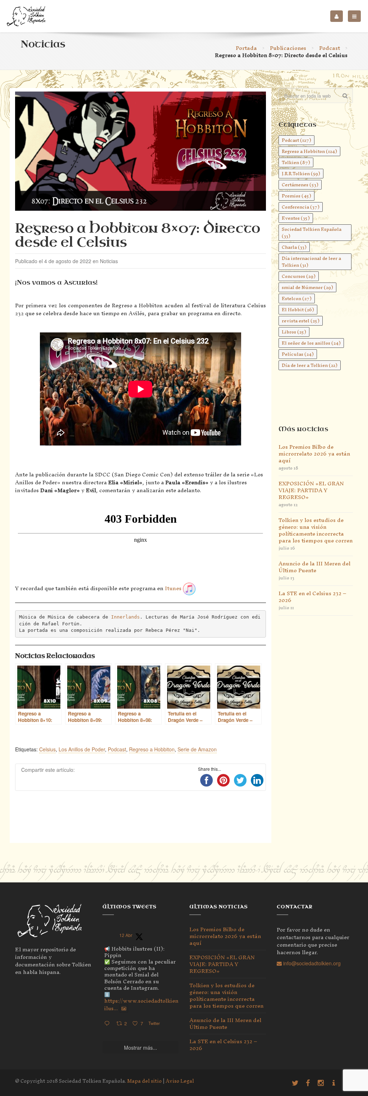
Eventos (296, 218)
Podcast (329, 48)
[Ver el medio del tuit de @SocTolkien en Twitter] (124, 1008)
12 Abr (125, 935)
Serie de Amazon (197, 749)
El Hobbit (298, 309)
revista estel (300, 321)
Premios (296, 196)
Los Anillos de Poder (82, 749)
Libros (294, 332)
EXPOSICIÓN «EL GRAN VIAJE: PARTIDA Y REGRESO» (311, 490)
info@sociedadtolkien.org (311, 963)
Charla (294, 247)
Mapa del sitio (144, 1081)
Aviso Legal (180, 1081)
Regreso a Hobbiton (152, 749)
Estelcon (297, 298)
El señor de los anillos (311, 343)
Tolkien (296, 162)
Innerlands (125, 617)
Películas (298, 354)
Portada (246, 48)
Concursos (299, 276)
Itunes (173, 588)
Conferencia (300, 207)
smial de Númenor (307, 287)
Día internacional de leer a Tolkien (311, 261)
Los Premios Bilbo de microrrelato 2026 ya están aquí (314, 453)
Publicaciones (288, 48)
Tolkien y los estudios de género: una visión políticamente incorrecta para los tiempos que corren (316, 530)
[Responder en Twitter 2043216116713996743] (108, 1023)
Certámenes (300, 185)
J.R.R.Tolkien (301, 173)
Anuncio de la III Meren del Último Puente (314, 567)
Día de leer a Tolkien (309, 365)
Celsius (47, 749)
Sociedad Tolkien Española (311, 232)
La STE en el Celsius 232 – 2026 (312, 596)
